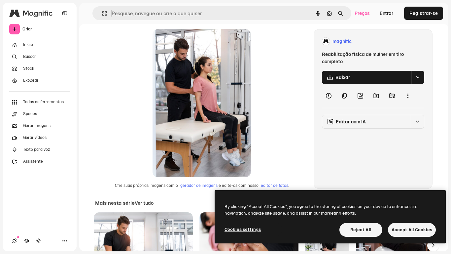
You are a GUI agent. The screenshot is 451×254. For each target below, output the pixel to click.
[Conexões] (14, 240)
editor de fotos (274, 185)
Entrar (387, 13)
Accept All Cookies (412, 230)
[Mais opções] (407, 96)
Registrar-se (423, 13)
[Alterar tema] (38, 240)
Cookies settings (243, 229)
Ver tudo (144, 203)
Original (195, 41)
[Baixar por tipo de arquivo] (417, 77)
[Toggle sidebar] (64, 13)
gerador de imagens (199, 185)
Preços (362, 13)
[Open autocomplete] (102, 13)
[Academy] (26, 240)
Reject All (360, 230)
